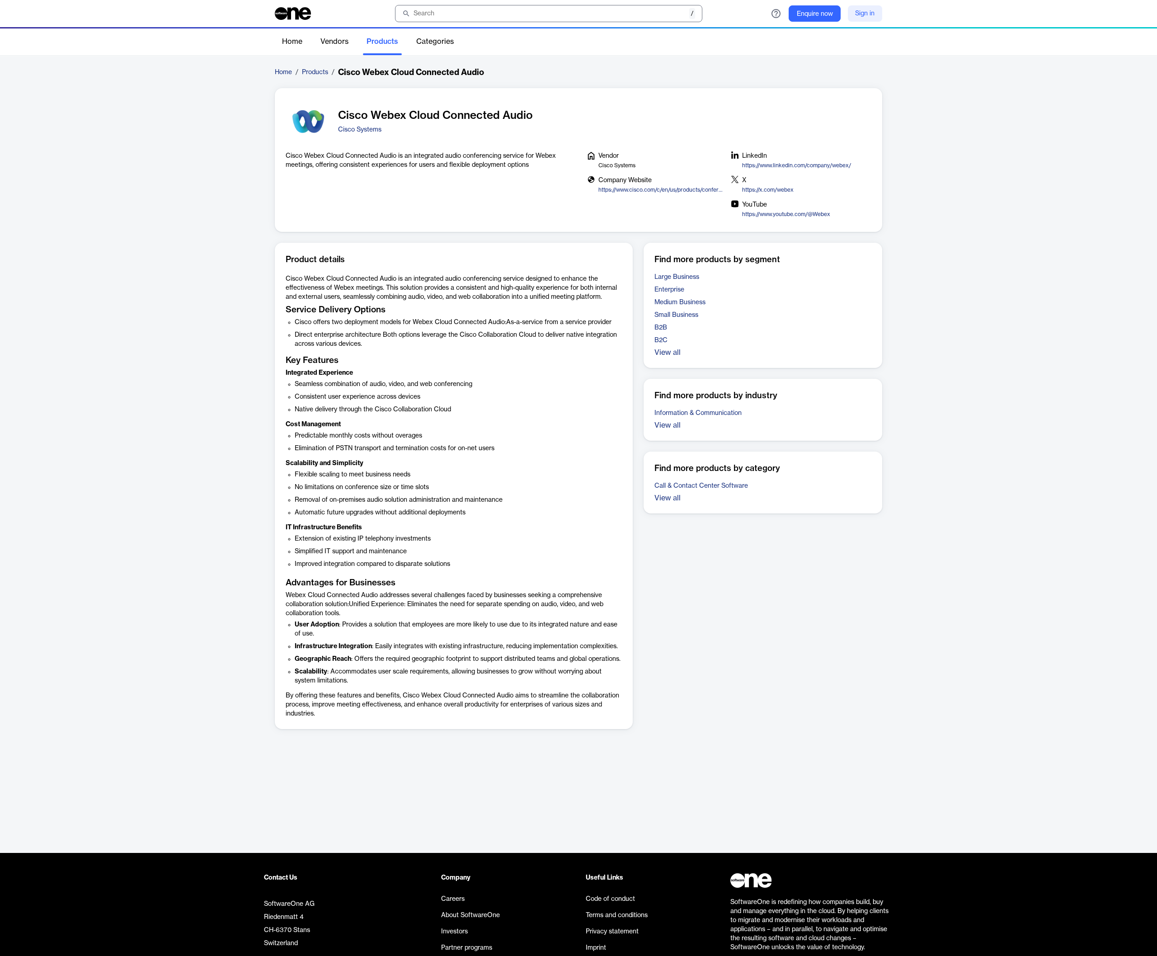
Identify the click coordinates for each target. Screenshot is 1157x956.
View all (667, 352)
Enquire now (815, 14)
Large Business (676, 277)
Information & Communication (698, 413)
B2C (661, 340)
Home (292, 41)
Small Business (676, 315)
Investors (454, 931)
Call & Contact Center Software (701, 486)
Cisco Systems (359, 130)
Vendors (334, 41)
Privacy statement (612, 931)
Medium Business (679, 302)
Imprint (596, 948)
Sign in (865, 13)
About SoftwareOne (470, 915)
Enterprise (669, 290)
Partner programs (466, 948)
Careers (453, 899)
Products (382, 41)
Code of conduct (610, 899)
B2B (660, 328)
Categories (435, 41)
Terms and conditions (617, 915)
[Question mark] (776, 14)
